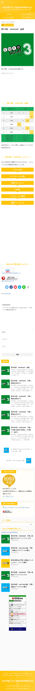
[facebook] (11, 287)
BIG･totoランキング (8, 281)
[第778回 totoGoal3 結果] (19, 287)
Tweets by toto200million (9, 532)
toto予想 (8, 14)
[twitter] (7, 287)
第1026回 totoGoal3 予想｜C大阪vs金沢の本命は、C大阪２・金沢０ (21, 430)
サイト (4, 346)
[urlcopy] (28, 287)
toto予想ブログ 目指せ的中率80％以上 (17, 7)
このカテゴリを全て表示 (17, 625)
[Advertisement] (17, 87)
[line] (24, 287)
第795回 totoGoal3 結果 (20, 367)
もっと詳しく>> (8, 496)
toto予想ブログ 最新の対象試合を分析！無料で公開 (17, 686)
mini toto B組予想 (9, 17)
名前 (4, 332)
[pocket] (15, 287)
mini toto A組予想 (26, 14)
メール (4, 339)
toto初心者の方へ (19, 675)
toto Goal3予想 (26, 17)
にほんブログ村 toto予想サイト (11, 273)
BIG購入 (11, 675)
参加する (24, 626)
